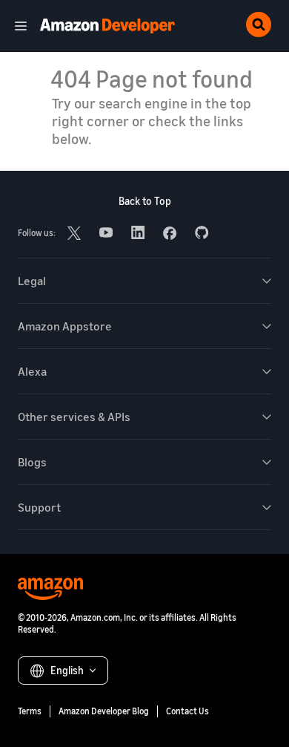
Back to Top (145, 201)
